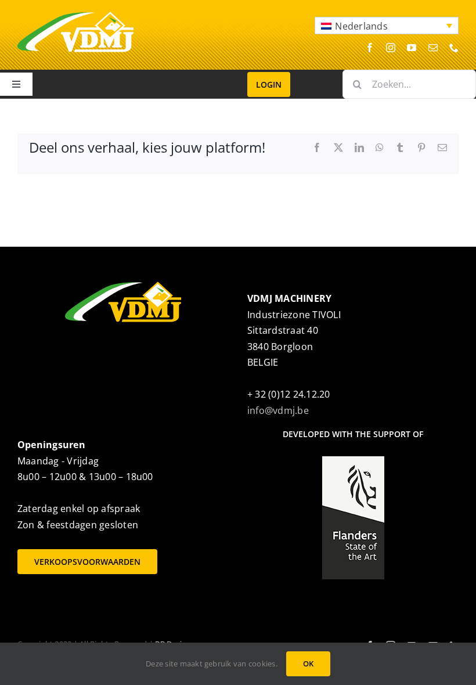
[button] (387, 25)
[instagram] (390, 47)
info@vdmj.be (278, 410)
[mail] (433, 47)
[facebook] (369, 47)
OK (308, 663)
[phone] (454, 47)
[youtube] (411, 47)
